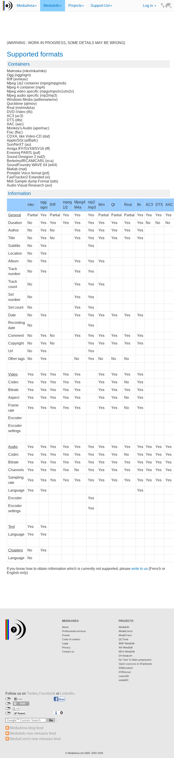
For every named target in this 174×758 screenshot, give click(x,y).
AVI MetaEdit (126, 647)
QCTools (123, 639)
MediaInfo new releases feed (33, 733)
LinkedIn (67, 693)
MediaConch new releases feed (35, 739)
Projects (75, 5)
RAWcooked (126, 668)
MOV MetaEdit (127, 651)
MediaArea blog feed (26, 728)
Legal (65, 643)
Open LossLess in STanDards (135, 663)
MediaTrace (125, 635)
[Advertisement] (88, 29)
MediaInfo (51, 5)
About (65, 627)
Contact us (68, 651)
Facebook (47, 693)
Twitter (32, 693)
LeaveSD (124, 676)
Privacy (66, 647)
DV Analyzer (125, 655)
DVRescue (125, 672)
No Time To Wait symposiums (135, 659)
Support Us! (100, 5)
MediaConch (126, 631)
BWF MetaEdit (126, 643)
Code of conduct (71, 639)
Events (66, 635)
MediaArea (25, 5)
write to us (139, 569)
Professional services (74, 631)
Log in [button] (148, 5)
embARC (124, 680)
